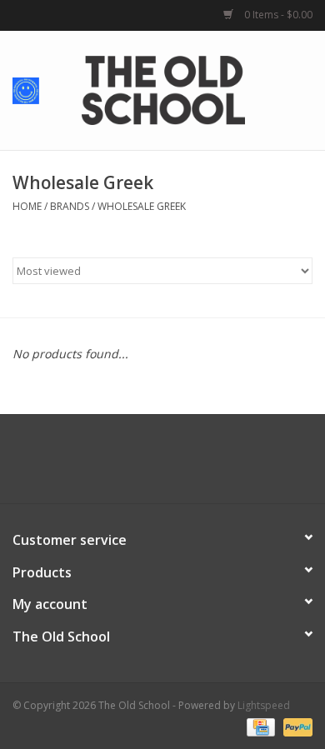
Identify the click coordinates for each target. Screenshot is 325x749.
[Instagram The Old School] (192, 465)
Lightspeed (264, 705)
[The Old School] (188, 89)
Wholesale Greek (142, 206)
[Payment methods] (259, 726)
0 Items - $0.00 (277, 14)
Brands (69, 206)
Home (27, 206)
